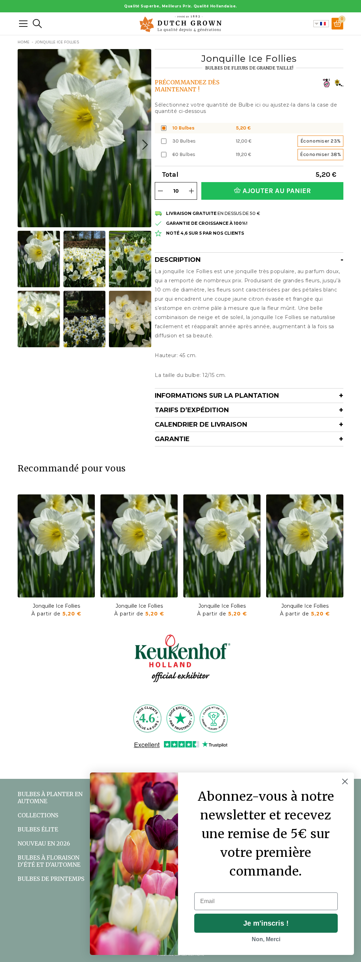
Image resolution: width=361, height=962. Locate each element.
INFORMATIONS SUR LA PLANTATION (217, 395)
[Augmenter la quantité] (191, 191)
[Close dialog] (345, 781)
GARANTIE (172, 439)
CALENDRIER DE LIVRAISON (201, 424)
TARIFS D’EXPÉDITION (192, 410)
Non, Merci (266, 939)
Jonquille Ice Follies (56, 606)
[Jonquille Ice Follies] (56, 545)
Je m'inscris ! (266, 923)
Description (178, 260)
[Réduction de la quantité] (160, 191)
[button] (144, 145)
